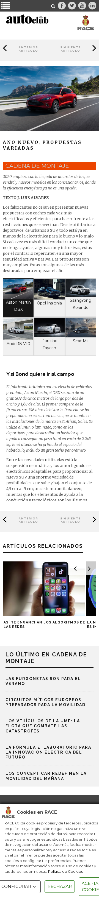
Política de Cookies (65, 871)
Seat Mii (80, 341)
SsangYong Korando (80, 304)
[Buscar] (53, 6)
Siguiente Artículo (70, 49)
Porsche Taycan (49, 344)
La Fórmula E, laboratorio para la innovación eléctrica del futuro (48, 752)
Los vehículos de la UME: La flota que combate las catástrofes (43, 726)
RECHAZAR (60, 886)
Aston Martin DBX (18, 306)
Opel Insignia (49, 303)
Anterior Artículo (28, 49)
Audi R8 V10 (18, 343)
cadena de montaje (37, 166)
